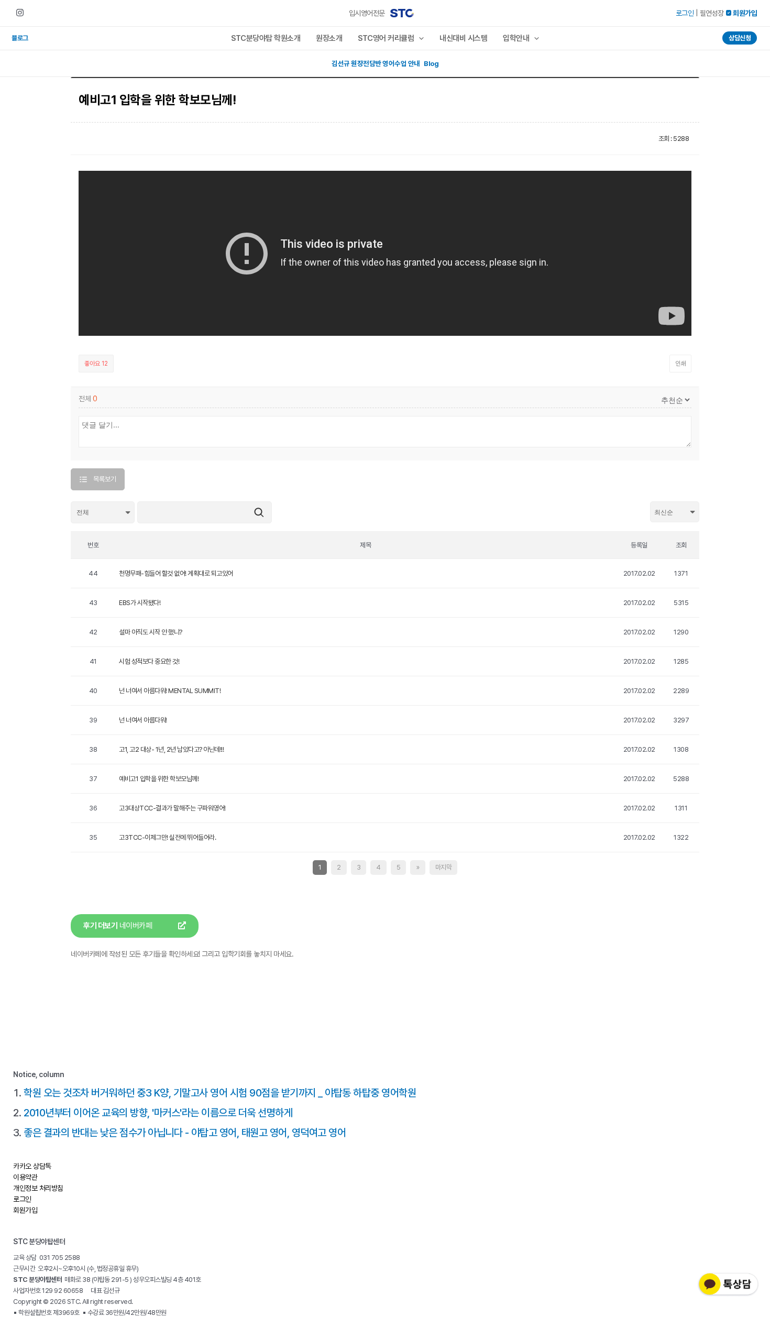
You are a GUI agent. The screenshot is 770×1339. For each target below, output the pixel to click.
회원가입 (25, 1210)
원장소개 (329, 38)
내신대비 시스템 (463, 38)
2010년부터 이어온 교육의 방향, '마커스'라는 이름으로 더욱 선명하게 (158, 1112)
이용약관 (25, 1177)
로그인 (685, 13)
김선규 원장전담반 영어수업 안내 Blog (385, 63)
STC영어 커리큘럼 (386, 38)
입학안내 (516, 38)
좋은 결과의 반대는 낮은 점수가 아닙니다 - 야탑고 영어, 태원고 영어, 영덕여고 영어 (185, 1132)
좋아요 (96, 363)
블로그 (20, 38)
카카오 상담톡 (32, 1166)
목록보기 (104, 479)
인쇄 (680, 363)
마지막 (443, 867)
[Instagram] (20, 12)
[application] (419, 38)
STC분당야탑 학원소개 (265, 38)
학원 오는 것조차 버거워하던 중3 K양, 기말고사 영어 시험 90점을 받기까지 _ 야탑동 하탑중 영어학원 (220, 1092)
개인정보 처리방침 (38, 1188)
